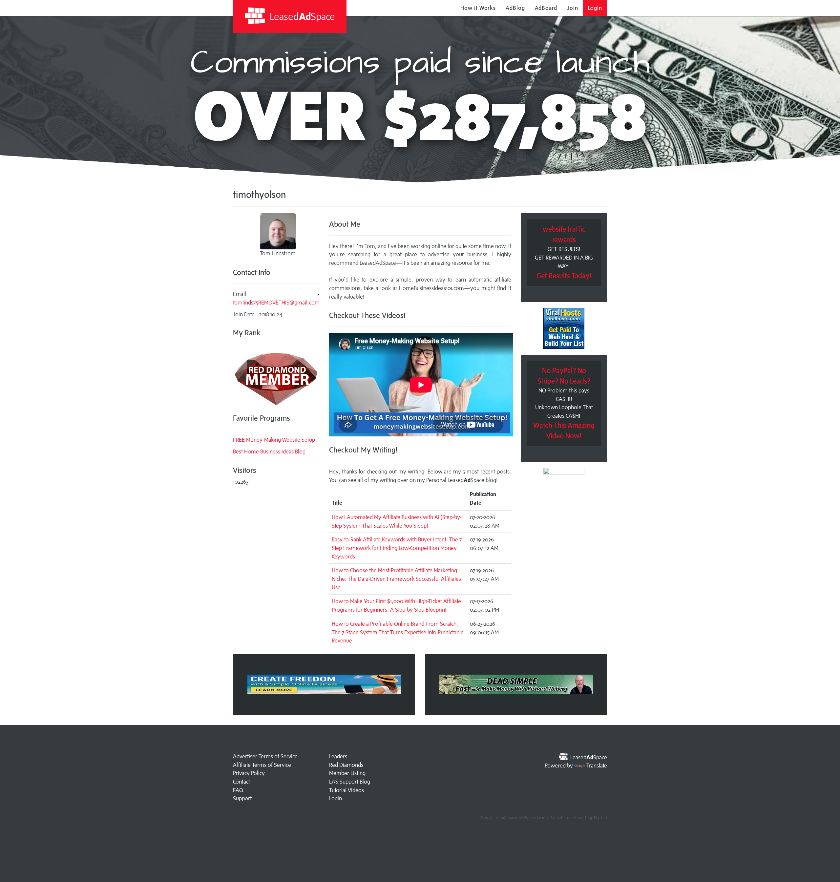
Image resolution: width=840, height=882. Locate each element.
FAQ (238, 790)
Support (242, 798)
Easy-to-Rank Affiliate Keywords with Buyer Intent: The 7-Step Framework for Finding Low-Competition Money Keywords (397, 547)
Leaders (338, 756)
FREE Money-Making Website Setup (274, 439)
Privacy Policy (249, 773)
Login (595, 8)
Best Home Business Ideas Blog (269, 451)
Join (572, 8)
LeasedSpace (301, 16)
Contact (241, 781)
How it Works (478, 8)
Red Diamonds (346, 765)
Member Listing (347, 773)
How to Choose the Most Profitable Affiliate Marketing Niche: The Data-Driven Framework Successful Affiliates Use (396, 578)
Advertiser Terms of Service (265, 756)
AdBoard (546, 8)
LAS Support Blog (349, 781)
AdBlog (515, 8)
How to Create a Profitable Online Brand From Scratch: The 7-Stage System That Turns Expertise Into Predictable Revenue (398, 632)
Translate (596, 765)
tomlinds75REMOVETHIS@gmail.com (276, 302)
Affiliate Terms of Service (262, 765)
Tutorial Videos (346, 790)
